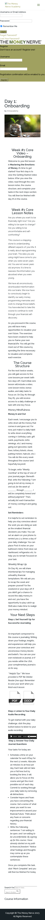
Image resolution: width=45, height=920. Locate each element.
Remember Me (9, 26)
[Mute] (29, 736)
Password (4, 21)
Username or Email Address (13, 12)
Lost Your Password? (10, 38)
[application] (22, 736)
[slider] (33, 736)
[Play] (11, 736)
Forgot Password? (8, 35)
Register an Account (9, 53)
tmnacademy (12, 111)
